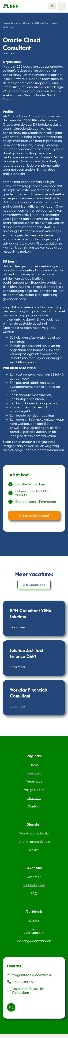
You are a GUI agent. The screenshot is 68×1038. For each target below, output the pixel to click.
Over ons (34, 798)
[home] (15, 6)
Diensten (34, 773)
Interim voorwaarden (34, 930)
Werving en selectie (34, 833)
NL (52, 6)
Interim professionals (34, 842)
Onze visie (34, 877)
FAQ (34, 893)
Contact (34, 806)
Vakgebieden (34, 790)
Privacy (34, 920)
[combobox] (52, 6)
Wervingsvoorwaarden (34, 941)
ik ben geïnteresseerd (34, 515)
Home (6, 23)
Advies (34, 850)
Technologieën (34, 885)
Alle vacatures (34, 585)
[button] (62, 6)
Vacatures (16, 23)
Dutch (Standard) (13, 1036)
